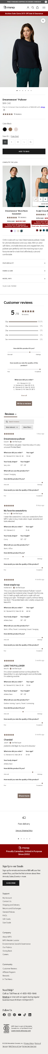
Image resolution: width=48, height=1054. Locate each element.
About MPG (7, 937)
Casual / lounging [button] (10, 474)
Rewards (6, 976)
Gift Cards (6, 919)
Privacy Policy (29, 1043)
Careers (5, 954)
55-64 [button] (28, 456)
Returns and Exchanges (12, 908)
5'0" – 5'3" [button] (23, 539)
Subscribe (11, 883)
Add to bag (24, 151)
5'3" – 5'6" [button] (23, 465)
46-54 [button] (28, 611)
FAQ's (5, 915)
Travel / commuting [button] (27, 703)
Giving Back (7, 951)
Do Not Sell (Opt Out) (29, 1046)
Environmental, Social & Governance (16, 944)
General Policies (9, 912)
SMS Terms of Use (15, 1046)
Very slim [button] (7, 465)
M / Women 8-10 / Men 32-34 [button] (13, 456)
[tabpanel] (24, 610)
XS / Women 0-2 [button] (9, 530)
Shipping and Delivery (11, 905)
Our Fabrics (7, 947)
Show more (24, 796)
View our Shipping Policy (24, 830)
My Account (7, 898)
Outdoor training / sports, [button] (12, 703)
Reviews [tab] (10, 414)
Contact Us (7, 901)
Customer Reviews (10, 968)
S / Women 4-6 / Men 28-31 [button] (13, 755)
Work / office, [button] (8, 629)
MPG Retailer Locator (11, 940)
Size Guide (7, 922)
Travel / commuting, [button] (20, 629)
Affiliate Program (9, 972)
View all (24, 395)
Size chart (15, 136)
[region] (24, 825)
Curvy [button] (6, 539)
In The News (7, 979)
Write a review (24, 403)
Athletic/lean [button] (8, 620)
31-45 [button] (27, 530)
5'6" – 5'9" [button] (23, 620)
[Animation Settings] (46, 2)
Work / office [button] (8, 548)
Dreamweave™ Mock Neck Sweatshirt (16, 212)
